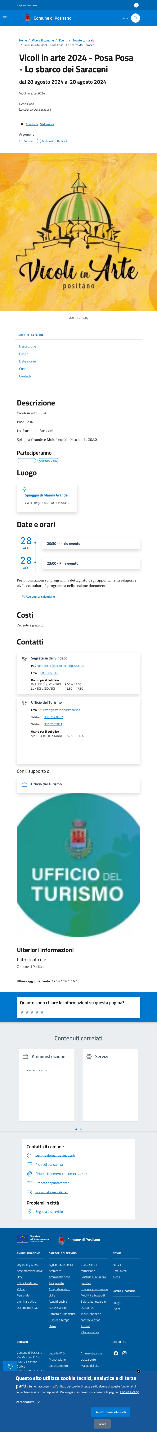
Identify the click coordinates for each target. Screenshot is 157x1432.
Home (23, 40)
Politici (21, 1289)
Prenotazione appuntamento (58, 1362)
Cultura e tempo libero (59, 1323)
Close (138, 1371)
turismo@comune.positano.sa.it (60, 710)
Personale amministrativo (26, 1298)
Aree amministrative (30, 1270)
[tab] (76, 1129)
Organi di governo (28, 1264)
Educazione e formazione (89, 1267)
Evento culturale (83, 40)
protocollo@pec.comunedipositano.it (61, 666)
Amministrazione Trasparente (59, 1280)
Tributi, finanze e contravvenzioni (91, 1316)
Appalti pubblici (58, 1301)
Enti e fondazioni (27, 1283)
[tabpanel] (47, 1087)
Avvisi (116, 1277)
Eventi (63, 40)
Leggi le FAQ (57, 1353)
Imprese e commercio (94, 1289)
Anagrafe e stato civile (59, 1292)
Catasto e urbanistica (62, 1313)
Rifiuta (102, 1424)
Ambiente (55, 1270)
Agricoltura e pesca (61, 1264)
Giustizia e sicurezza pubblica (93, 1280)
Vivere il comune (43, 40)
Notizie (117, 1264)
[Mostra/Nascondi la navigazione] (4, 17)
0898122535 (49, 673)
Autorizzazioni (57, 1307)
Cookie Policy (129, 1392)
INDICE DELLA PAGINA (30, 335)
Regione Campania (27, 5)
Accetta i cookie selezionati (111, 1412)
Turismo (85, 1326)
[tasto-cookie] (10, 1366)
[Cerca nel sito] (135, 18)
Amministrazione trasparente (91, 1356)
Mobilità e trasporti (93, 1295)
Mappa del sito (90, 1365)
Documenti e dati (27, 1307)
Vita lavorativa (90, 1332)
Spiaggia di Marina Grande (46, 495)
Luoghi (117, 1302)
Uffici (20, 1277)
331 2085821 (53, 724)
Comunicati (120, 1270)
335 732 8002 (53, 717)
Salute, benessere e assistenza (93, 1304)
